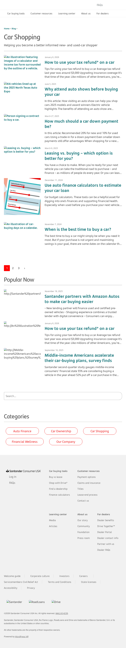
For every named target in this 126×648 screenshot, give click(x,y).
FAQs (100, 5)
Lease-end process (87, 494)
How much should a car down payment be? (81, 124)
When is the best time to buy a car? (78, 229)
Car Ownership (61, 431)
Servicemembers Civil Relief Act (21, 581)
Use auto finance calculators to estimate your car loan (83, 188)
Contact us (83, 500)
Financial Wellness (25, 442)
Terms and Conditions (59, 581)
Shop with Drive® (58, 482)
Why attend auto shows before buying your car (81, 91)
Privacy (31, 587)
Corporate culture (40, 576)
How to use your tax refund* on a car (80, 62)
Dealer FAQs (103, 549)
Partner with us (105, 543)
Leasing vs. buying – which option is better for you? (79, 155)
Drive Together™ (106, 526)
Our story (82, 520)
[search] (118, 396)
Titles (80, 488)
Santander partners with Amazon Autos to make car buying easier (82, 299)
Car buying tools (16, 13)
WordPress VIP (22, 636)
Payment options (86, 476)
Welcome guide (12, 576)
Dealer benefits (105, 520)
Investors (64, 576)
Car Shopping (100, 431)
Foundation (83, 532)
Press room (83, 538)
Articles (53, 526)
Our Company (65, 442)
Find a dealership (58, 488)
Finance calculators (59, 494)
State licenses (88, 581)
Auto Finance (22, 431)
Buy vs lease (55, 476)
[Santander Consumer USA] (24, 5)
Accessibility (10, 587)
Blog (14, 28)
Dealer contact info (107, 538)
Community (83, 526)
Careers (83, 576)
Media (52, 520)
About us (86, 13)
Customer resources (41, 13)
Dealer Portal (104, 532)
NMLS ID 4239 (61, 613)
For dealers (102, 13)
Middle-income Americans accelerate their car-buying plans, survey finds (79, 358)
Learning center (66, 13)
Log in (113, 5)
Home (7, 28)
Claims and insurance (88, 482)
